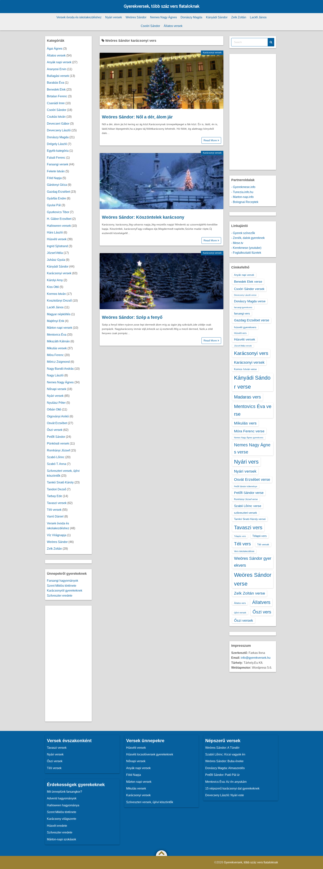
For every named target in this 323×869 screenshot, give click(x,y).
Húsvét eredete (57, 825)
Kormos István (56, 293)
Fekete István (56, 171)
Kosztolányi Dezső (59, 300)
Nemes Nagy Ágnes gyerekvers (248, 437)
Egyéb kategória (58, 150)
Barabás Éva (55, 82)
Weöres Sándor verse (252, 579)
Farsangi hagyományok (62, 580)
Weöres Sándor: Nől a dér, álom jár (137, 116)
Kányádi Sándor (216, 17)
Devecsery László (59, 130)
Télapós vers (240, 536)
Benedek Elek (56, 89)
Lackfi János (258, 17)
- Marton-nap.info (242, 196)
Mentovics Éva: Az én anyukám (226, 781)
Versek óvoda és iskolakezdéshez (78, 17)
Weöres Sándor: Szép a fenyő (132, 317)
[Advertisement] (68, 663)
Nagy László (55, 375)
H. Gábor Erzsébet (59, 218)
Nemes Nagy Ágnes (163, 17)
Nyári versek (113, 17)
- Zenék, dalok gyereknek (248, 237)
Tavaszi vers (248, 527)
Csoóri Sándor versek (249, 289)
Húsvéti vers (240, 333)
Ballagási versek (58, 75)
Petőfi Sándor (56, 436)
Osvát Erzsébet (57, 423)
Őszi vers (262, 611)
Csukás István (56, 116)
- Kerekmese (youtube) (246, 247)
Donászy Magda (191, 17)
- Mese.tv (237, 243)
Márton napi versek (59, 327)
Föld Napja (54, 178)
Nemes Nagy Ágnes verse (252, 448)
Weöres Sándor (136, 17)
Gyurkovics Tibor (58, 212)
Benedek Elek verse (248, 281)
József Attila (55, 252)
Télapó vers (259, 535)
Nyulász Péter (56, 402)
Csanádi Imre (56, 103)
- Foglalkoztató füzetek (246, 252)
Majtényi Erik (55, 321)
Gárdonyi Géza (57, 184)
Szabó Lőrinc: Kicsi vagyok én (225, 754)
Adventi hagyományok (61, 798)
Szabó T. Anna (56, 463)
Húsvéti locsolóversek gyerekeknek (149, 754)
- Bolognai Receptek (244, 202)
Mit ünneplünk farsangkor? (64, 791)
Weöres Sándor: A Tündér (222, 747)
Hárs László (55, 232)
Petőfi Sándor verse (249, 493)
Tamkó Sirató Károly (60, 482)
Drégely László (57, 144)
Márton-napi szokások (61, 839)
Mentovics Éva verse (252, 410)
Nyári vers (246, 462)
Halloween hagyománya (63, 805)
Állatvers (261, 602)
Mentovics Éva (56, 334)
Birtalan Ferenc (57, 96)
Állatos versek (173, 26)
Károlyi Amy (55, 280)
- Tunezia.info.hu (242, 192)
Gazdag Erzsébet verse (251, 320)
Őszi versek (54, 429)
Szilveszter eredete (59, 595)
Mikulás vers (245, 423)
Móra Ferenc (55, 355)
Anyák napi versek (59, 62)
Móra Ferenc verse (249, 431)
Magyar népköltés (58, 314)
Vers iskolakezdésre (244, 551)
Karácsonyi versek (212, 52)
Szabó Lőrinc (55, 457)
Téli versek (54, 509)
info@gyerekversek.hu (255, 657)
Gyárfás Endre (56, 198)
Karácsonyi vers (251, 353)
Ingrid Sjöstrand (57, 246)
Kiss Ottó (53, 286)
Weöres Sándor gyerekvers (252, 561)
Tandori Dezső (56, 489)
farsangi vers (242, 313)
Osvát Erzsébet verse (252, 479)
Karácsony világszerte (61, 818)
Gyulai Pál (54, 205)
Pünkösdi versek (58, 443)
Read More (211, 140)
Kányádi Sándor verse (252, 382)
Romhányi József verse (246, 499)
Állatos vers (240, 603)
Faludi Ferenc (56, 157)
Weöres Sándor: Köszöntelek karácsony (143, 217)
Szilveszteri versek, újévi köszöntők (149, 802)
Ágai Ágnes (54, 48)
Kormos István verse (245, 369)
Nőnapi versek (56, 389)
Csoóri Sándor (150, 26)
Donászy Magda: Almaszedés (225, 768)
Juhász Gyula (56, 259)
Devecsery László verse (245, 295)
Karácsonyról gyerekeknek (64, 590)
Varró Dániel (55, 516)
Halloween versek (59, 225)
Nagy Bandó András (60, 368)
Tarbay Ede (54, 496)
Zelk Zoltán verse (249, 593)
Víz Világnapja (56, 535)
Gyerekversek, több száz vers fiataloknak (161, 6)
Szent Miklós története (61, 585)
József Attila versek (243, 346)
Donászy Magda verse (249, 301)
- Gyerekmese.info (243, 187)
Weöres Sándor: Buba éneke (224, 761)
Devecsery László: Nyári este (224, 795)
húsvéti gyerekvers (245, 327)
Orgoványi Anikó (58, 416)
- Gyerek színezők (243, 233)
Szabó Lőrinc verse (247, 506)
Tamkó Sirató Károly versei (250, 518)
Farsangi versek (57, 164)
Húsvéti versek (57, 239)
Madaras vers (247, 396)
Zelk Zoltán (238, 17)
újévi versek (240, 612)
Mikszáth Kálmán (58, 341)
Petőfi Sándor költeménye (245, 486)
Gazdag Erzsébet (58, 191)
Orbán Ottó (54, 409)
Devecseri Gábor (58, 123)
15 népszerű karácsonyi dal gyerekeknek (232, 788)
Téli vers (242, 543)
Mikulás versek (57, 348)
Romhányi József (58, 450)
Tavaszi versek (57, 503)
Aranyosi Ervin (56, 69)
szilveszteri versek (245, 512)
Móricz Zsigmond (58, 361)
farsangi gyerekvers (243, 307)
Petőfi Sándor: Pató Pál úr (222, 774)
